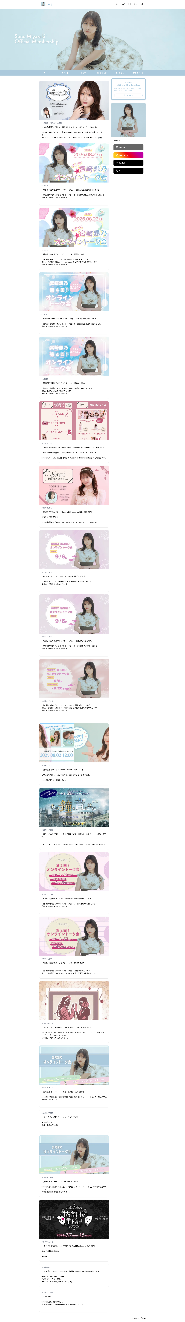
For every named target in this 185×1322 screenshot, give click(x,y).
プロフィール (138, 73)
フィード (46, 73)
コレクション (101, 73)
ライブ (83, 73)
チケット (65, 73)
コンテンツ (120, 73)
